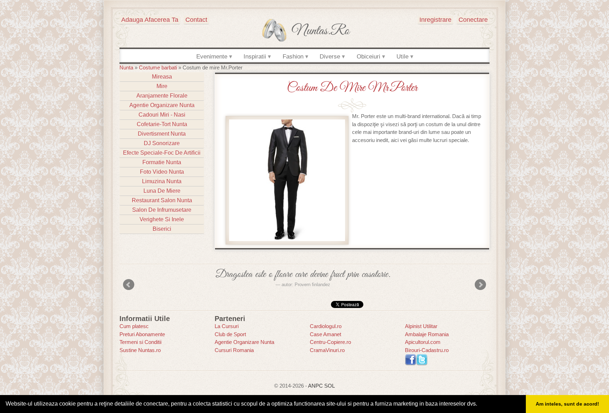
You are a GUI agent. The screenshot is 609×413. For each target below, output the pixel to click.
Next (480, 284)
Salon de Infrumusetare (161, 210)
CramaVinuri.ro (327, 350)
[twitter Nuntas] (421, 359)
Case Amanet (325, 334)
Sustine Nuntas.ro (140, 350)
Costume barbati (158, 67)
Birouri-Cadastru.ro (427, 350)
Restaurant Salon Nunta (162, 200)
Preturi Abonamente (142, 334)
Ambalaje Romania (427, 334)
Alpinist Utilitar (421, 326)
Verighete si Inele (162, 219)
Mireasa (162, 77)
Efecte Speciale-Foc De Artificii (162, 153)
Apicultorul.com (423, 342)
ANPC (315, 386)
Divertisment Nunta (162, 134)
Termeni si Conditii (140, 342)
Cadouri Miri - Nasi (162, 115)
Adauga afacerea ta (149, 19)
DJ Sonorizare (162, 143)
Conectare (473, 19)
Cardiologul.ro (326, 326)
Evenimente (211, 56)
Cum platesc (134, 326)
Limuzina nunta (162, 181)
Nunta (126, 67)
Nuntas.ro (320, 31)
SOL (329, 386)
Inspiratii (255, 56)
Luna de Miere (161, 191)
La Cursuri (227, 326)
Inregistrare (435, 19)
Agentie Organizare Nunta (162, 105)
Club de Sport (230, 334)
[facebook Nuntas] (410, 359)
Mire (161, 86)
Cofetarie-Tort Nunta (162, 124)
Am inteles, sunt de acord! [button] (567, 404)
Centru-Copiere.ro (330, 342)
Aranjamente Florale (161, 96)
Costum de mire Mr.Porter (352, 88)
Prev (128, 284)
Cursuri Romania (234, 350)
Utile (402, 56)
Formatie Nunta (161, 162)
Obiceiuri (368, 56)
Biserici (162, 229)
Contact (196, 19)
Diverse (330, 56)
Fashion (293, 56)
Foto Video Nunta (162, 172)
